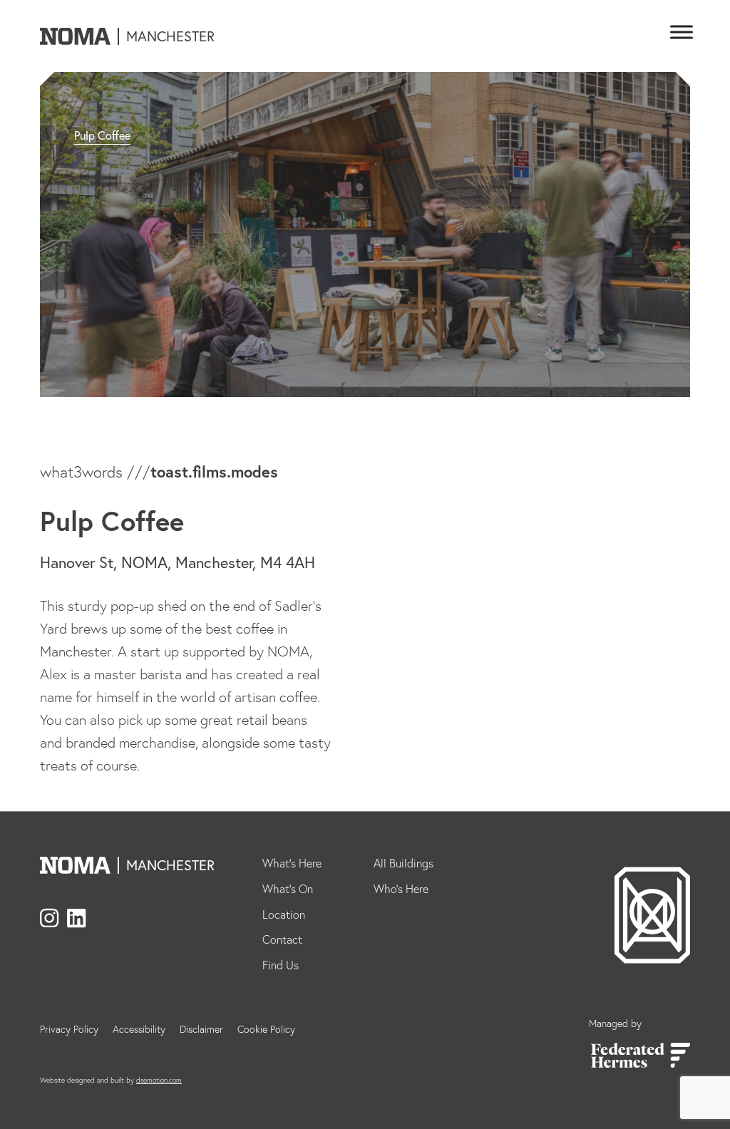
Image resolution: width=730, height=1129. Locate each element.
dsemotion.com (159, 1080)
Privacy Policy (69, 1029)
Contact (282, 939)
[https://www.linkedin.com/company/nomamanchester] (76, 919)
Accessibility (139, 1029)
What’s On (287, 889)
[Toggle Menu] (678, 32)
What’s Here (292, 863)
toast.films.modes (214, 471)
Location (283, 914)
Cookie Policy (266, 1029)
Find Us (280, 965)
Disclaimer (201, 1029)
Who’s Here (401, 889)
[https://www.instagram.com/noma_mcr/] (49, 919)
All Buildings (403, 863)
